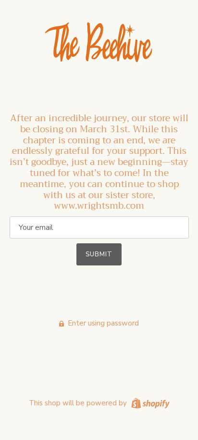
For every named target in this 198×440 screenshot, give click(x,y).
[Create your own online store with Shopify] (149, 402)
